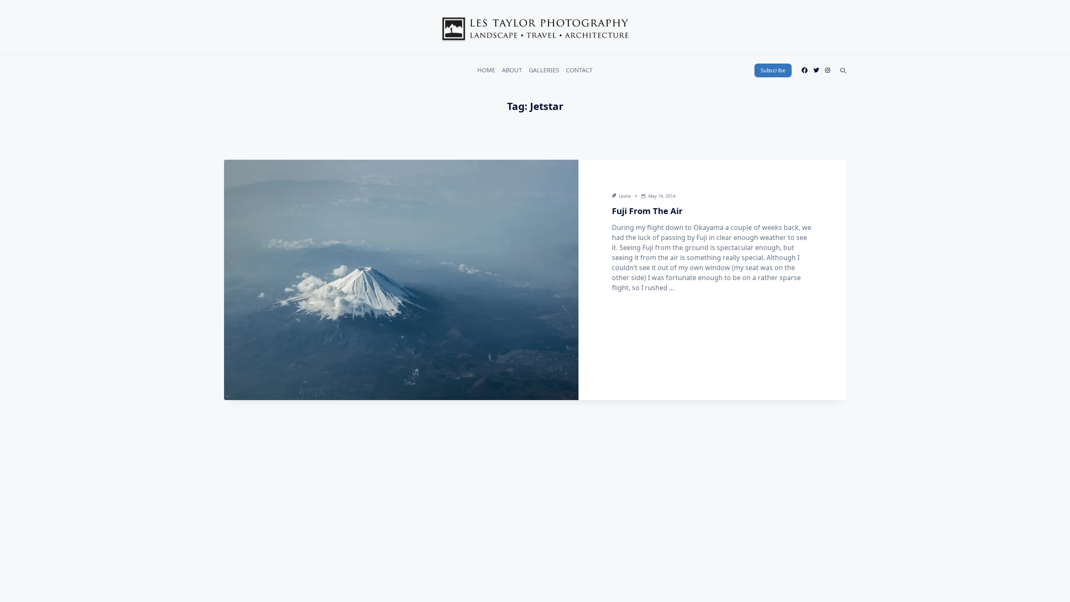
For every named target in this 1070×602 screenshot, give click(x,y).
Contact (579, 70)
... (671, 287)
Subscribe (773, 70)
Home (486, 70)
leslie (625, 196)
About (512, 70)
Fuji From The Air (647, 211)
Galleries (544, 70)
